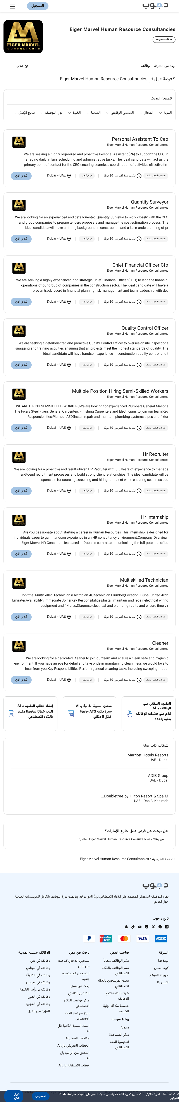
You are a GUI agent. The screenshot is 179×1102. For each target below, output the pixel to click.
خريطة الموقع (159, 975)
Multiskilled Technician (144, 580)
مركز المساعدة (119, 1035)
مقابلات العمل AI (77, 1038)
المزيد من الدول (39, 1011)
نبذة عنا (163, 961)
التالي (20, 66)
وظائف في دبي (40, 961)
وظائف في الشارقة (38, 975)
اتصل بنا (163, 982)
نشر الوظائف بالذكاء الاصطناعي (115, 970)
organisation (164, 39)
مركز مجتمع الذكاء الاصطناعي (77, 1016)
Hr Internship (154, 517)
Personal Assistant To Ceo (140, 139)
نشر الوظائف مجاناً (116, 961)
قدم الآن (21, 176)
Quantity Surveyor (149, 202)
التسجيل (37, 6)
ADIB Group (158, 776)
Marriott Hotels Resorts (147, 755)
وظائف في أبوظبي (38, 968)
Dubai (52, 175)
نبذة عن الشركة (165, 66)
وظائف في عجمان (38, 982)
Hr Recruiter (155, 454)
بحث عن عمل (80, 986)
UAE (62, 175)
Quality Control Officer (145, 328)
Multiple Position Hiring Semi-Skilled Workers (120, 391)
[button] (41, 1096)
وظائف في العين (39, 997)
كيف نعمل (161, 968)
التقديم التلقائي (79, 993)
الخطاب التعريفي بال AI (73, 1046)
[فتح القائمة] (13, 6)
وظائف (145, 66)
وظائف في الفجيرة (38, 1004)
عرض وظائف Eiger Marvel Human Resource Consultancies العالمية (122, 839)
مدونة (125, 1027)
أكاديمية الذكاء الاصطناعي (119, 1044)
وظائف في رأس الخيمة (34, 989)
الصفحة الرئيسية (164, 859)
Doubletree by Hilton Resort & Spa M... (134, 796)
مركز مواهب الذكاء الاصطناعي (77, 1003)
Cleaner (160, 643)
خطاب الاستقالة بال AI (74, 1065)
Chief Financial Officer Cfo (140, 265)
